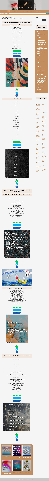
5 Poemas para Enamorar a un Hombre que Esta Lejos (41, 77)
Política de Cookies (21, 479)
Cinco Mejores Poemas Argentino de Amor (41, 70)
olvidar (43, 104)
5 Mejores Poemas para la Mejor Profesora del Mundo (27, 458)
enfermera (37, 140)
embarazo (37, 127)
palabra (37, 171)
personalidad (38, 105)
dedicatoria (44, 169)
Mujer (27, 11)
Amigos (24, 11)
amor (43, 170)
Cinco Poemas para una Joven (41, 91)
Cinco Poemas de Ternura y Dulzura (41, 35)
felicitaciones (44, 112)
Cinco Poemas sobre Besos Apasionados (41, 66)
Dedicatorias (16, 11)
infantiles (43, 157)
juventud (37, 167)
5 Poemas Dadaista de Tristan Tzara (41, 37)
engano (37, 130)
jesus (37, 158)
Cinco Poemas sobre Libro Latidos (26, 472)
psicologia (37, 118)
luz (42, 109)
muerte (43, 152)
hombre (43, 153)
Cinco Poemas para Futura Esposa (41, 57)
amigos (43, 168)
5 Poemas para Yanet (40, 82)
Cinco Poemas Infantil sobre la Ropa (42, 68)
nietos (37, 159)
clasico (37, 162)
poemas (43, 171)
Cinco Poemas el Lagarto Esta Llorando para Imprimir (16, 458)
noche (43, 117)
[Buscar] (47, 13)
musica (37, 144)
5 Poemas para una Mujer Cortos (41, 64)
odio (36, 134)
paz (4, 17)
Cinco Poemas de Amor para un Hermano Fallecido (41, 41)
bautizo (37, 115)
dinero (37, 106)
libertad (43, 127)
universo (37, 139)
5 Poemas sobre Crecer (7, 473)
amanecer (37, 126)
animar (37, 143)
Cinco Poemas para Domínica (40, 55)
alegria (43, 111)
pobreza (37, 132)
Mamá (20, 11)
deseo (37, 154)
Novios (30, 11)
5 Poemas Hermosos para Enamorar (6, 456)
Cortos (34, 11)
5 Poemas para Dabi (40, 38)
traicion (37, 113)
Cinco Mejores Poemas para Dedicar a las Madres (42, 81)
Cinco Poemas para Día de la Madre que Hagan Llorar (41, 43)
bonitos (43, 129)
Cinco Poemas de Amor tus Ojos (41, 31)
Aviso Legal (16, 479)
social (37, 163)
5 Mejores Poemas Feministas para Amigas (41, 75)
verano (37, 157)
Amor (12, 11)
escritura (37, 135)
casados (37, 172)
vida (42, 160)
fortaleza (37, 170)
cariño (37, 119)
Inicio (9, 11)
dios (42, 135)
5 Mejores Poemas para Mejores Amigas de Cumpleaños (41, 45)
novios (43, 162)
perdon (37, 153)
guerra (43, 120)
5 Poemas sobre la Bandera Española (41, 84)
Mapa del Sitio (32, 479)
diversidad (37, 114)
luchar (37, 137)
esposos (43, 138)
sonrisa (37, 149)
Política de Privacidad (27, 479)
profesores (44, 140)
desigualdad (38, 109)
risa (36, 128)
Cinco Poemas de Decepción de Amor (42, 51)
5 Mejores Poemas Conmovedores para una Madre (41, 87)
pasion (37, 150)
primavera (43, 118)
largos (43, 121)
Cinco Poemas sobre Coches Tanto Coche (42, 49)
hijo (42, 143)
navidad (43, 139)
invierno (37, 156)
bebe (43, 125)
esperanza (37, 161)
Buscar (37, 17)
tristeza (43, 151)
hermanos (43, 155)
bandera (37, 122)
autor (43, 130)
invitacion (37, 110)
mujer (43, 165)
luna (42, 133)
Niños (40, 11)
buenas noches (38, 166)
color (43, 113)
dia (42, 148)
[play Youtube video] (17, 277)
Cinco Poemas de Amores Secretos (41, 59)
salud (43, 108)
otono (43, 107)
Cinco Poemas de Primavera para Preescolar (42, 89)
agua (43, 126)
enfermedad (38, 136)
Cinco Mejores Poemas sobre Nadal (41, 79)
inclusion (37, 117)
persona (43, 147)
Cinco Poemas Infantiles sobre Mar (41, 53)
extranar (37, 131)
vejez (37, 148)
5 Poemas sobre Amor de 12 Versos (17, 472)
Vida (37, 11)
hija (42, 142)
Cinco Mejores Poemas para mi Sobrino (42, 33)
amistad (43, 149)
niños (43, 161)
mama (43, 166)
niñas (43, 105)
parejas (43, 122)
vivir (36, 121)
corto (43, 164)
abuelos (43, 144)
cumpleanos (44, 156)
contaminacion (38, 145)
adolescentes (44, 124)
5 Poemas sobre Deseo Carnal (41, 72)
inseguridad (38, 108)
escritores (37, 152)
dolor (37, 165)
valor (43, 116)
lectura (37, 123)
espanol (43, 146)
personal (37, 141)
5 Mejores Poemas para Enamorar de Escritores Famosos (41, 62)
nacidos (37, 112)
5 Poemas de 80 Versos (41, 47)
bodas (43, 134)
